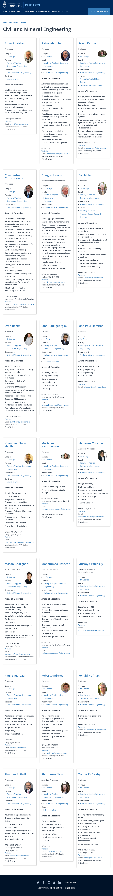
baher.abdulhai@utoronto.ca (58, 153)
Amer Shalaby (14, 43)
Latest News (29, 11)
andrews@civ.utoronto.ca (57, 753)
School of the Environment (91, 85)
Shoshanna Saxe (52, 774)
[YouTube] (54, 882)
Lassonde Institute (51, 361)
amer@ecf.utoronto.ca (19, 124)
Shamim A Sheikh (16, 774)
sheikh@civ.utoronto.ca (19, 855)
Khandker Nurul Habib (15, 444)
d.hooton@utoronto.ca (56, 282)
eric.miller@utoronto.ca (93, 277)
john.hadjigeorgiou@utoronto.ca (55, 405)
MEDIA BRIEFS (70, 882)
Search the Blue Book (99, 11)
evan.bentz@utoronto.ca (20, 422)
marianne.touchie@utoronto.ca (91, 516)
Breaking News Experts (12, 11)
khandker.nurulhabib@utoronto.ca (19, 542)
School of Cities (13, 79)
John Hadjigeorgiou (54, 326)
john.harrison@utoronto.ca (95, 387)
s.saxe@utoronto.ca (55, 851)
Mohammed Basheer (55, 564)
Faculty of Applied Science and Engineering (50, 198)
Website (8, 121)
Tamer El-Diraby (89, 774)
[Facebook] (43, 882)
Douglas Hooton (52, 175)
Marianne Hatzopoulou (50, 444)
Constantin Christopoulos (14, 176)
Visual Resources (43, 11)
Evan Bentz (12, 326)
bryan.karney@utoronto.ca (95, 148)
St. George (11, 56)
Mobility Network (87, 210)
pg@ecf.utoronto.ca (18, 747)
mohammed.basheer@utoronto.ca (55, 653)
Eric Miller (85, 175)
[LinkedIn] (59, 882)
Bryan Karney (87, 43)
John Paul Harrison (91, 326)
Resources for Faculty (61, 11)
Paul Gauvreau (15, 675)
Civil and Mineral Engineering (19, 72)
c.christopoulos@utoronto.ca (22, 304)
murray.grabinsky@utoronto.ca (91, 630)
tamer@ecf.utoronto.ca (93, 858)
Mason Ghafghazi (17, 564)
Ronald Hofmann (89, 675)
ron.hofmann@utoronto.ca (95, 729)
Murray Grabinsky (90, 564)
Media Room (32, 5)
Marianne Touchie (90, 443)
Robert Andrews (52, 675)
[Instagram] (48, 882)
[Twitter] (38, 882)
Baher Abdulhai (51, 43)
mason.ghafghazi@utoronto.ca (17, 654)
